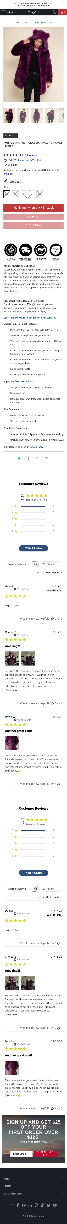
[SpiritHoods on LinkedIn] (30, 1205)
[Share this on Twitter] (19, 458)
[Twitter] (48, 1205)
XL (39, 194)
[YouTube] (54, 1205)
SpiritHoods (37, 1216)
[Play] (33, 65)
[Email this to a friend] (46, 458)
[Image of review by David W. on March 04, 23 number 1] (12, 743)
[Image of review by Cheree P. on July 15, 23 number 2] (28, 658)
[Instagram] (24, 1205)
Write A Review (33, 548)
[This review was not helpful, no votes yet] (58, 618)
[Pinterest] (36, 1205)
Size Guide (15, 182)
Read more (12, 690)
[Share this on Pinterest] (37, 458)
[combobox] (49, 572)
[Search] (54, 12)
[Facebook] (18, 1205)
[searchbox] (19, 564)
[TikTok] (42, 1205)
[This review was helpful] (52, 783)
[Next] (61, 65)
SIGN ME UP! (45, 1154)
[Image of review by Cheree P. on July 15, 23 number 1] (12, 658)
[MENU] (1, 12)
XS (6, 194)
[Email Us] (11, 1205)
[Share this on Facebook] (28, 458)
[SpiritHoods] (33, 12)
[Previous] (6, 65)
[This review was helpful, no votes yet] (52, 618)
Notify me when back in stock (34, 207)
